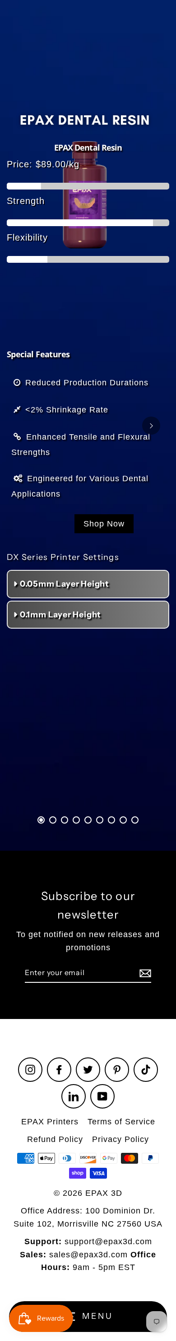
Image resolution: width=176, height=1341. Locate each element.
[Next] (151, 426)
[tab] (41, 820)
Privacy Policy (120, 1139)
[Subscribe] (144, 973)
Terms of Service (121, 1121)
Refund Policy (55, 1139)
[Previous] (25, 426)
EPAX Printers (50, 1121)
